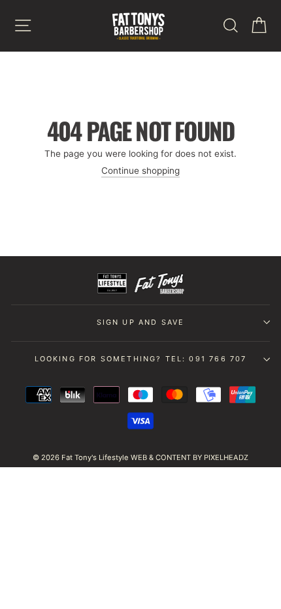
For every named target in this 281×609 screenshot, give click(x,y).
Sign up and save (141, 322)
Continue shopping (140, 170)
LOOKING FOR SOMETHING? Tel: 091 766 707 (141, 358)
